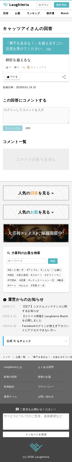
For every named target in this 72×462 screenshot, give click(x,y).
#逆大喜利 (22, 275)
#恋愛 (22, 280)
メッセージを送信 (36, 434)
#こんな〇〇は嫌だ (51, 270)
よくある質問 (46, 367)
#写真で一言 (38, 285)
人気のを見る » (36, 193)
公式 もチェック (19, 340)
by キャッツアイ (35, 67)
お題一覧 (21, 357)
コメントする (12, 128)
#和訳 (11, 275)
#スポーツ (36, 275)
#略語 (60, 280)
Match (65, 13)
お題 (17, 13)
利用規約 (9, 386)
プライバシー (46, 386)
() (48, 49)
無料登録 (61, 4)
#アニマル (32, 270)
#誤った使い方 (16, 270)
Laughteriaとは (13, 367)
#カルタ (23, 285)
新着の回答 (10, 376)
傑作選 (50, 13)
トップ (6, 357)
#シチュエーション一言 (41, 280)
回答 (5, 13)
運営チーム (10, 396)
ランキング (33, 13)
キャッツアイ (16, 28)
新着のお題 (44, 376)
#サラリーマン (53, 275)
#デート (12, 285)
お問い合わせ (46, 396)
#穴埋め (12, 280)
